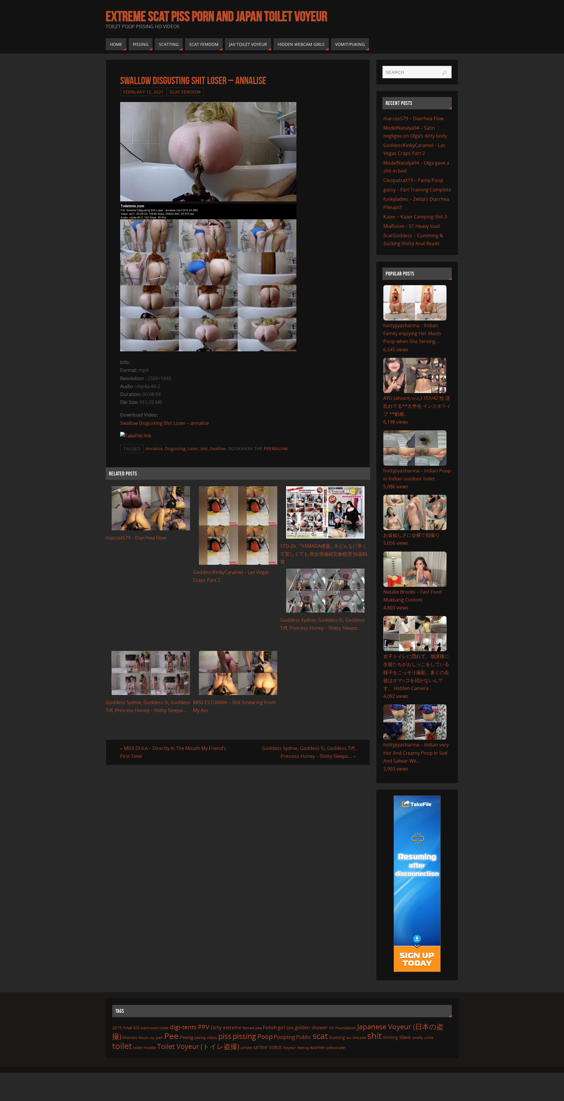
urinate (246, 1047)
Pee (171, 1035)
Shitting (390, 1037)
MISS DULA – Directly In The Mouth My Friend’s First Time (173, 752)
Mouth (143, 1037)
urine (261, 1047)
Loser (193, 448)
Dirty (216, 1027)
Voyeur (289, 1047)
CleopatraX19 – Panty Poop (413, 180)
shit (204, 448)
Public (303, 1036)
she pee (359, 1037)
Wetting (303, 1047)
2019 (117, 1027)
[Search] (444, 73)
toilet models (144, 1047)
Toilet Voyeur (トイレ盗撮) (198, 1046)
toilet (122, 1045)
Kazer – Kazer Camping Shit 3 (415, 216)
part (159, 1037)
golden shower (311, 1027)
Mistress (129, 1037)
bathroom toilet (155, 1027)
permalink (276, 448)
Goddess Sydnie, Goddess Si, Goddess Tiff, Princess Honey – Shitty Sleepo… (309, 752)
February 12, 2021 (143, 92)
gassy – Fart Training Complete (417, 189)
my (152, 1037)
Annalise (154, 448)
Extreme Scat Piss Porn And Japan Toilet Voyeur (216, 16)
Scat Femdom (185, 92)
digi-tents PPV (189, 1027)
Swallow (218, 448)
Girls (290, 1027)
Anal (127, 1027)
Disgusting (175, 448)
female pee (252, 1027)
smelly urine (422, 1037)
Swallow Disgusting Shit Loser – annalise (164, 423)
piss (224, 1036)
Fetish (270, 1027)
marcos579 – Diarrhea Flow (136, 537)
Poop (265, 1036)
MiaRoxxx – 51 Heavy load (411, 226)
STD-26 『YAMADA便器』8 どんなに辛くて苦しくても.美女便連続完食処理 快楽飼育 (323, 554)
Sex (348, 1038)
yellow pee (335, 1047)
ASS (136, 1027)
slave (405, 1037)
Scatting (337, 1037)
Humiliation (345, 1027)
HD (331, 1027)
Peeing (186, 1037)
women (317, 1047)
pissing (244, 1036)
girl (281, 1027)
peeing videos (205, 1037)
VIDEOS (275, 1047)
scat (320, 1035)
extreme (232, 1027)
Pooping (284, 1037)
